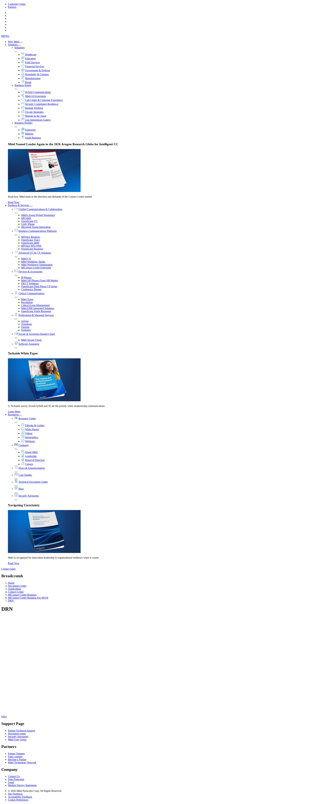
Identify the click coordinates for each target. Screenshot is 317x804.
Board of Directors (35, 460)
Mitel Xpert (27, 299)
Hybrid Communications (38, 92)
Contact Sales (8, 568)
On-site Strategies (34, 112)
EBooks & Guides (34, 425)
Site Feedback (15, 793)
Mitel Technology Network (22, 762)
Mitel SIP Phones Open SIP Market (39, 280)
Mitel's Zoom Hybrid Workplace (38, 215)
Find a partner (15, 756)
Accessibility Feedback (20, 796)
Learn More (14, 411)
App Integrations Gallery (38, 120)
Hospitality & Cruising (37, 74)
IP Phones (26, 277)
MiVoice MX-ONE (31, 245)
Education (30, 58)
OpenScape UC (29, 221)
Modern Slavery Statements (22, 785)
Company (23, 445)
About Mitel (31, 452)
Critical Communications (31, 293)
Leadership (31, 456)
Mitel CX (26, 258)
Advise (25, 321)
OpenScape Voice (30, 240)
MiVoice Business (30, 237)
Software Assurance (28, 343)
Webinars (30, 441)
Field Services (32, 62)
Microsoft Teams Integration (36, 227)
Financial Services (34, 66)
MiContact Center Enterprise (36, 267)
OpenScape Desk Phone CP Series (39, 286)
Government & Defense (37, 70)
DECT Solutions (30, 283)
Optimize (26, 330)
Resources (13, 414)
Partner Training (16, 753)
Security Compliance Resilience (41, 104)
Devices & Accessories (30, 271)
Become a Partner (17, 759)
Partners (12, 7)
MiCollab (26, 218)
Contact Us (14, 776)
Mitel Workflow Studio (33, 261)
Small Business (33, 137)
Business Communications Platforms (37, 231)
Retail (28, 82)
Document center (17, 733)
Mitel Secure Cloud (31, 340)
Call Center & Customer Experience (44, 100)
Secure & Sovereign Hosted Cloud (36, 334)
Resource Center (27, 418)
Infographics (31, 437)
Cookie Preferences (18, 799)
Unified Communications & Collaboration (40, 209)
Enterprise (30, 129)
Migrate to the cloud (35, 116)
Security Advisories (28, 495)
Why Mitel (14, 41)
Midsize (29, 133)
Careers (29, 464)
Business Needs (23, 85)
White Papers (32, 429)
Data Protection (16, 779)
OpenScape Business (32, 248)
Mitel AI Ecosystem (35, 96)
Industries (20, 47)
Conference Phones (31, 289)
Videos (28, 433)
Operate (25, 327)
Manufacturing (32, 78)
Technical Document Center (33, 481)
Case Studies (25, 475)
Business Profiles (23, 122)
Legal (11, 782)
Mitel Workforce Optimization (37, 264)
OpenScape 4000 (30, 242)
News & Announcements (31, 468)
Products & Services (19, 205)
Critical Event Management (35, 305)
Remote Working (34, 108)
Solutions (13, 44)
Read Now (13, 202)
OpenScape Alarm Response (36, 311)
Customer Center (17, 4)
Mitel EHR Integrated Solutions (37, 308)
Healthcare (30, 54)
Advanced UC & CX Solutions (34, 252)
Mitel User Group (17, 739)
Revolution (27, 302)
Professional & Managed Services (36, 315)
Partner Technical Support (21, 730)
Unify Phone (28, 224)
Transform (26, 324)
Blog (21, 488)
